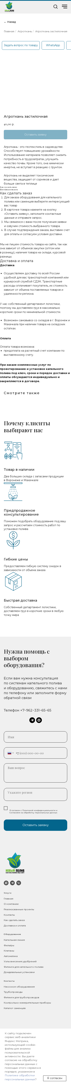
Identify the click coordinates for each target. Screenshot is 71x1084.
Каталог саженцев (15, 1008)
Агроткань (25, 31)
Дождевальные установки (19, 972)
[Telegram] (12, 883)
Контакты (9, 914)
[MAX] (6, 883)
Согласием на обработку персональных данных (33, 812)
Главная (9, 31)
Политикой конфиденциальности (38, 810)
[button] (55, 6)
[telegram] (32, 720)
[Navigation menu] (64, 6)
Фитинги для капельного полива (23, 966)
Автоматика (11, 956)
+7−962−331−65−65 (35, 710)
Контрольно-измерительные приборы (27, 1002)
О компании (11, 903)
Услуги (8, 893)
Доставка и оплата (15, 925)
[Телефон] (18, 883)
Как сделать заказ (14, 920)
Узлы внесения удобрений (20, 961)
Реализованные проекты (19, 909)
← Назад (10, 22)
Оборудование (12, 934)
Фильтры (9, 945)
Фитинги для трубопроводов (21, 997)
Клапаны (9, 950)
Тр (5, 991)
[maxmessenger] (39, 720)
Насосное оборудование (19, 986)
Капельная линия (14, 939)
